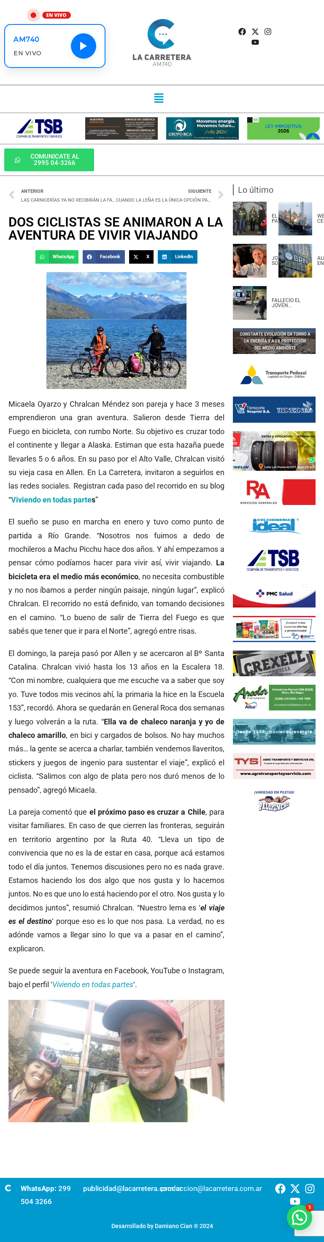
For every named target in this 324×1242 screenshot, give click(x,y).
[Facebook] (242, 31)
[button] (158, 98)
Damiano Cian (173, 1226)
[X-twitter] (255, 31)
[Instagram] (267, 31)
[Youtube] (255, 42)
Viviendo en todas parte (51, 499)
